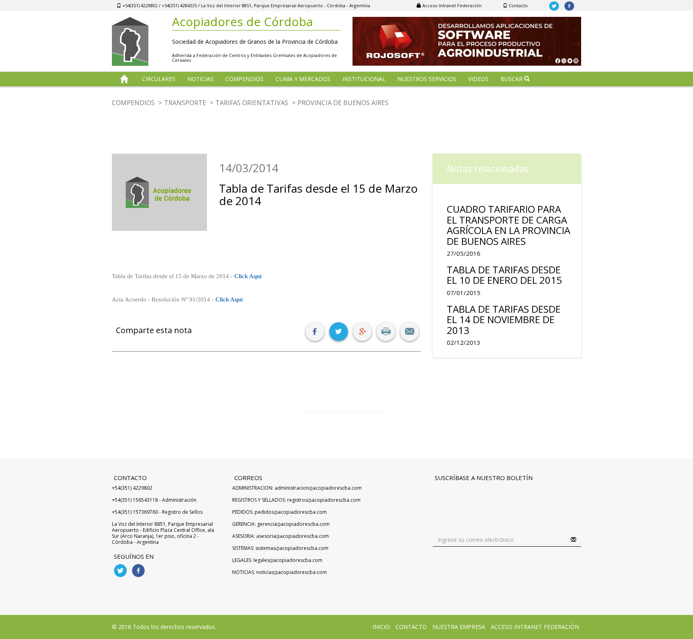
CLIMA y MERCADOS (303, 79)
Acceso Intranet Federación (451, 5)
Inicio (381, 627)
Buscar (512, 79)
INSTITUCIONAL (363, 79)
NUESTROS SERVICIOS (426, 79)
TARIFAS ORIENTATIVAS (251, 102)
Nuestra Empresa (458, 627)
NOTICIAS (200, 79)
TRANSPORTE (185, 102)
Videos (478, 79)
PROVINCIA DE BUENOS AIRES (343, 102)
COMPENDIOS (244, 79)
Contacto (517, 5)
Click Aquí (247, 276)
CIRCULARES (158, 79)
